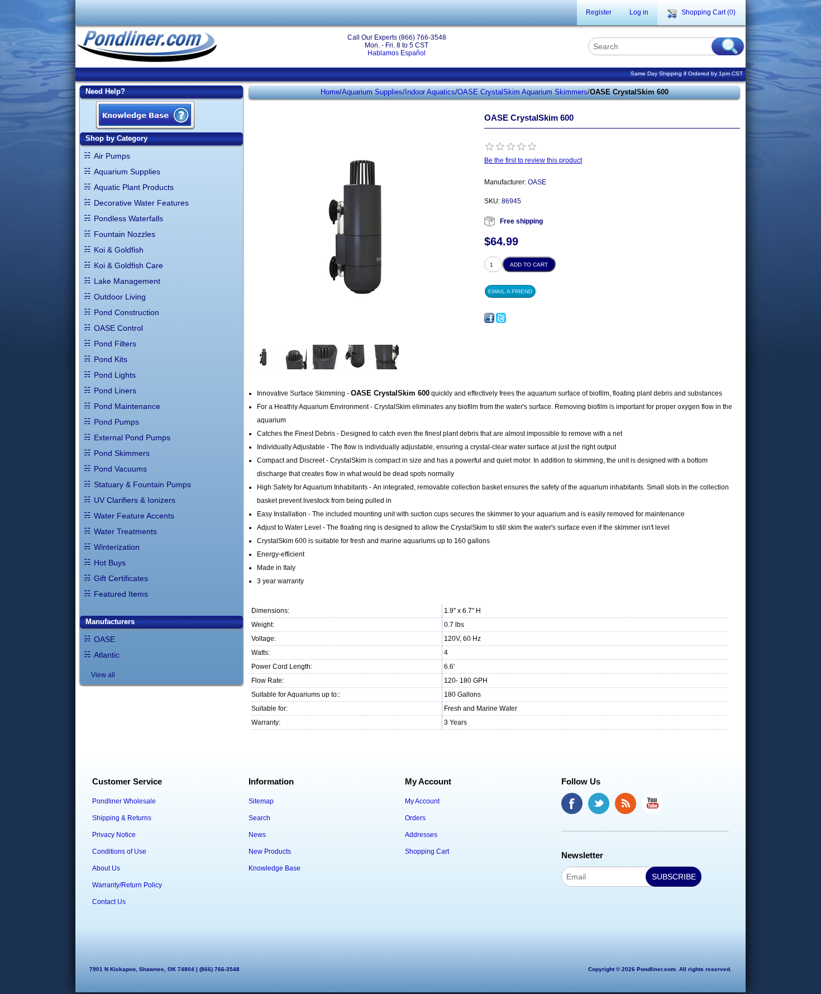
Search (259, 818)
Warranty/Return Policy (127, 885)
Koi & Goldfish (119, 249)
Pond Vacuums (120, 468)
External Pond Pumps (132, 437)
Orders (415, 818)
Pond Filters (115, 343)
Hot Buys (110, 562)
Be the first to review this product (533, 160)
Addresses (421, 835)
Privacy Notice (114, 835)
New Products (270, 851)
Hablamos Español (396, 53)
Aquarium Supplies (127, 171)
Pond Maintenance (127, 406)
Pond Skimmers (122, 453)
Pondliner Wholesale (124, 801)
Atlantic (107, 654)
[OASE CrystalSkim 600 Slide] (386, 357)
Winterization (117, 547)
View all (103, 675)
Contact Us (109, 902)
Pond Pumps (116, 421)
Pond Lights (115, 374)
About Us (106, 868)
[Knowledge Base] (145, 116)
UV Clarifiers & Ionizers (134, 500)
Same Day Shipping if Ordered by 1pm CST (687, 73)
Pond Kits (110, 359)
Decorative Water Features (141, 202)
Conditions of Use (119, 851)
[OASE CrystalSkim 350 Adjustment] (325, 357)
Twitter (598, 803)
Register (599, 12)
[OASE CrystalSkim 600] (263, 357)
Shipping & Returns (121, 818)
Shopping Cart (427, 851)
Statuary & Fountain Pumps (142, 484)
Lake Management (127, 281)
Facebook (572, 803)
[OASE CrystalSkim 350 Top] (294, 357)
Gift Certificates (121, 578)
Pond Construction (126, 312)
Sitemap (261, 801)
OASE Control (118, 328)
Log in (638, 12)
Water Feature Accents (134, 515)
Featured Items (121, 593)
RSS (625, 803)
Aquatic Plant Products (134, 187)
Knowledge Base (274, 868)
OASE (104, 639)
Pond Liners (115, 390)
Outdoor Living (120, 296)
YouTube (652, 803)
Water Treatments (125, 531)
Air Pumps (112, 155)
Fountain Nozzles (124, 234)
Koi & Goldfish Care (128, 265)
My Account (422, 801)
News (257, 835)
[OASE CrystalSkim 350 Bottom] (356, 357)
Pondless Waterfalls (128, 218)
